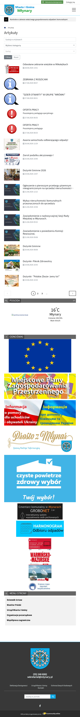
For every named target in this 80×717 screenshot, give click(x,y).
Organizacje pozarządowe (19, 615)
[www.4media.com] (50, 713)
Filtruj (8, 57)
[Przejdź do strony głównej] (19, 9)
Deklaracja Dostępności (19, 685)
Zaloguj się (70, 2)
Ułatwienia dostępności (53, 2)
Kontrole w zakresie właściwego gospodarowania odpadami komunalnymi (39, 19)
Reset (16, 57)
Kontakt (41, 688)
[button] (74, 301)
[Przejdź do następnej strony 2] (72, 293)
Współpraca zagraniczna (18, 620)
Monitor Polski (14, 605)
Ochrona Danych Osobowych (61, 685)
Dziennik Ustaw (14, 600)
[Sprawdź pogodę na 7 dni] (20, 315)
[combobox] (40, 51)
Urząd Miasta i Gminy (17, 610)
